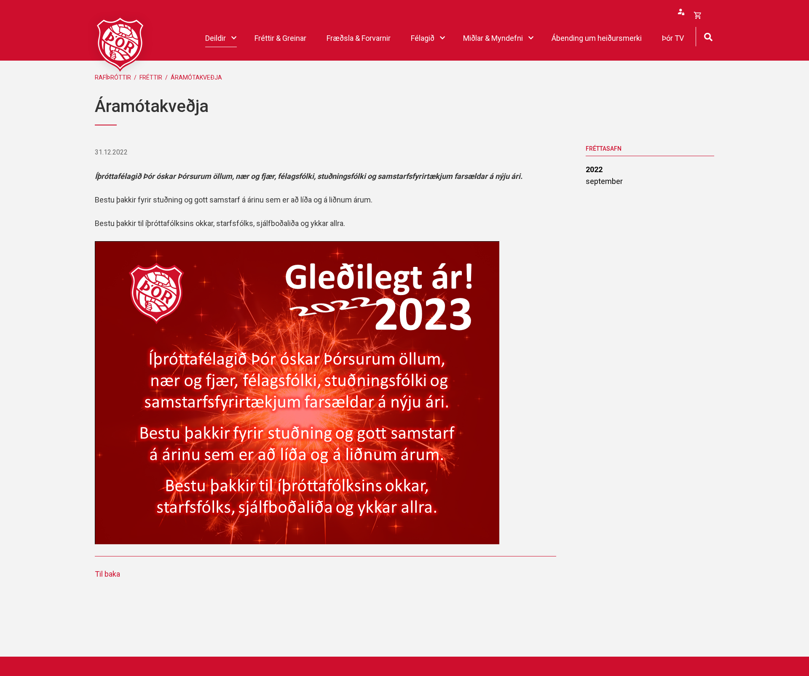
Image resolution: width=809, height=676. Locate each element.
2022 (594, 169)
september (604, 181)
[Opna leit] (708, 36)
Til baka (107, 574)
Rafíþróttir (113, 77)
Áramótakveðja (196, 77)
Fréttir (150, 77)
